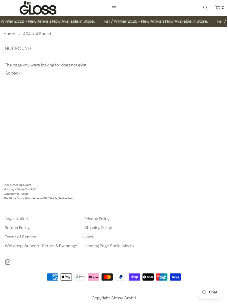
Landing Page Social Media (109, 246)
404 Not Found (37, 34)
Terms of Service (20, 237)
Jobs (88, 237)
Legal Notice (16, 219)
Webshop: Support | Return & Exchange (41, 246)
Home (9, 34)
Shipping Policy (98, 228)
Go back (12, 73)
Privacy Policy (97, 219)
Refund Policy (17, 228)
